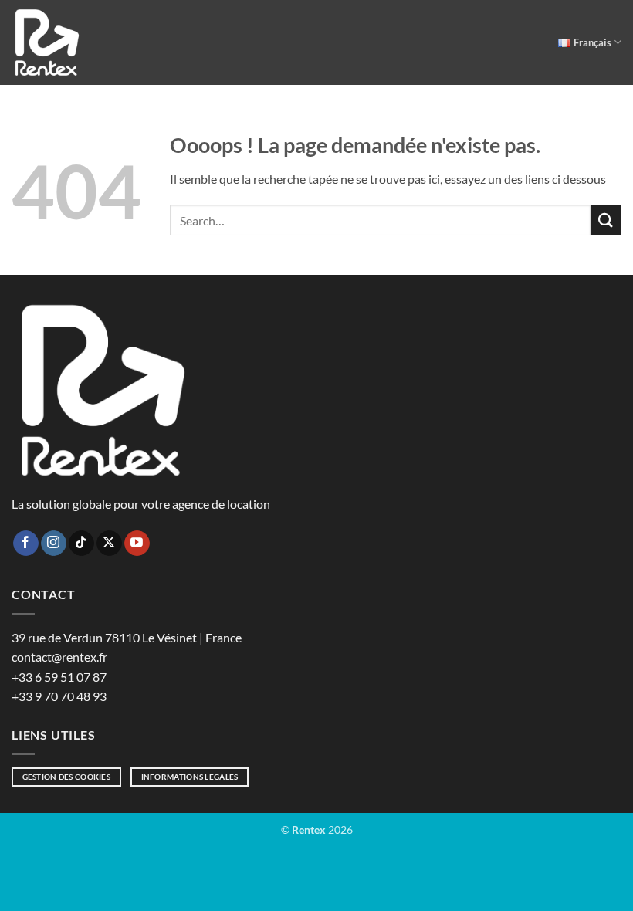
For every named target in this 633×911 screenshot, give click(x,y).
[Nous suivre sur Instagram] (53, 543)
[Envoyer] (606, 220)
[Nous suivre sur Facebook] (26, 543)
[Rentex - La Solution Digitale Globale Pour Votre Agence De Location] (47, 42)
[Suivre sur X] (109, 543)
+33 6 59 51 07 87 (59, 676)
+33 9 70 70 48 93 (59, 696)
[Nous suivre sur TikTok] (81, 543)
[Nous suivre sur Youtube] (137, 543)
